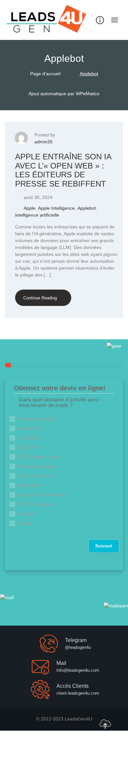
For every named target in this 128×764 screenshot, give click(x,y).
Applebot (86, 208)
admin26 (43, 141)
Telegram (76, 640)
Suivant (103, 545)
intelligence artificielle (37, 215)
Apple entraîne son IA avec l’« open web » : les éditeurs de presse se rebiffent (63, 170)
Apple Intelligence (56, 208)
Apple (29, 208)
